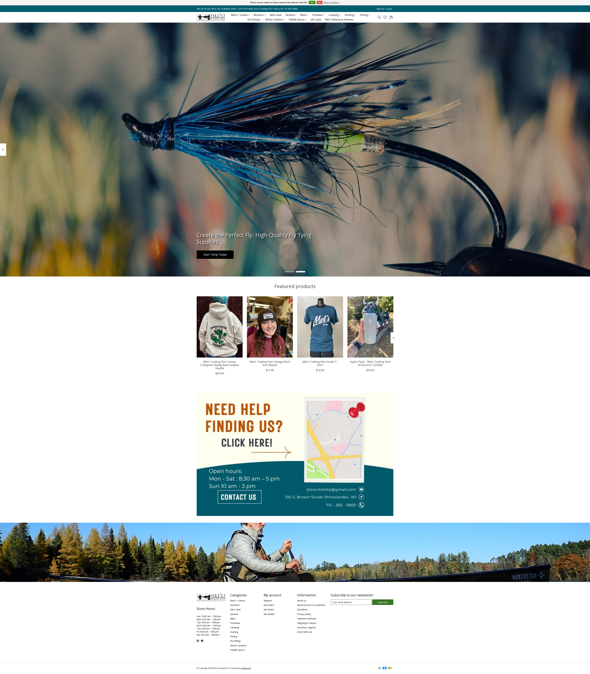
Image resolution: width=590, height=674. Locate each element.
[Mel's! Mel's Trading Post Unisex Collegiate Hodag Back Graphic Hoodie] (220, 327)
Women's (235, 604)
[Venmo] (385, 668)
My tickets (269, 609)
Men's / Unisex (237, 600)
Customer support (306, 627)
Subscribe (383, 602)
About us (301, 600)
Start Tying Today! (215, 254)
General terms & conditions (311, 604)
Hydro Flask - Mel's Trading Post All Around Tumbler (370, 363)
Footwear (235, 622)
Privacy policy (304, 614)
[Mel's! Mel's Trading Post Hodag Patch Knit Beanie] (270, 327)
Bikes (233, 618)
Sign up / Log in (384, 8)
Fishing (233, 636)
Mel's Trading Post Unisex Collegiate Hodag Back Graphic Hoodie (219, 365)
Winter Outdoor (238, 645)
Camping (234, 627)
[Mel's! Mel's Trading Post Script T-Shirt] (320, 327)
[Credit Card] (380, 668)
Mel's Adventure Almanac (339, 19)
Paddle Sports (237, 649)
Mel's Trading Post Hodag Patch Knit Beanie (270, 363)
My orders (269, 604)
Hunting (234, 631)
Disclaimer (302, 609)
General (234, 614)
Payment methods (306, 618)
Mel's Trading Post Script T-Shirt (320, 363)
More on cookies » (332, 3)
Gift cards (316, 19)
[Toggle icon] (379, 17)
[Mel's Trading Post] (211, 17)
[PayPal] (390, 668)
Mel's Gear (276, 15)
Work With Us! (304, 631)
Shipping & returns (306, 622)
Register (268, 600)
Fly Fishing (235, 640)
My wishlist (269, 614)
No (319, 3)
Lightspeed (246, 668)
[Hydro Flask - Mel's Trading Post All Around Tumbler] (370, 327)
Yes (312, 3)
